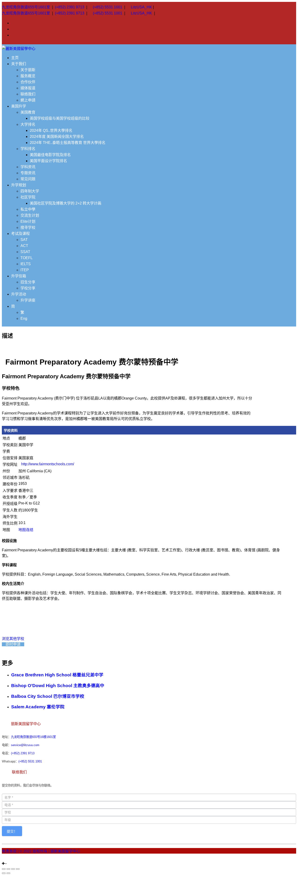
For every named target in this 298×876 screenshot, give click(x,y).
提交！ (12, 831)
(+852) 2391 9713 (69, 7)
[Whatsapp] (11, 859)
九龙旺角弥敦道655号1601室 (26, 7)
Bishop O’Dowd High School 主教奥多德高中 (57, 685)
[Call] (14, 859)
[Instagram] (3, 859)
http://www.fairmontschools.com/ (47, 464)
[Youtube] (8, 859)
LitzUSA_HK (141, 7)
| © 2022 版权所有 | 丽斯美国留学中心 (49, 851)
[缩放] (18, 869)
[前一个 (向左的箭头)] (4, 873)
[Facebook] (6, 859)
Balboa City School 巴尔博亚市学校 (47, 696)
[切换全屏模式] (13, 869)
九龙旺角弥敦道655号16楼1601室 (33, 737)
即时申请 (13, 644)
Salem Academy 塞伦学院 (37, 706)
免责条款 (9, 851)
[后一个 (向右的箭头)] (8, 873)
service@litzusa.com (25, 745)
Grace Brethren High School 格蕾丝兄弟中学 (57, 674)
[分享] (8, 869)
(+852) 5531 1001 (107, 7)
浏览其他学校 (13, 639)
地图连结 (25, 530)
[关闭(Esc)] (4, 869)
